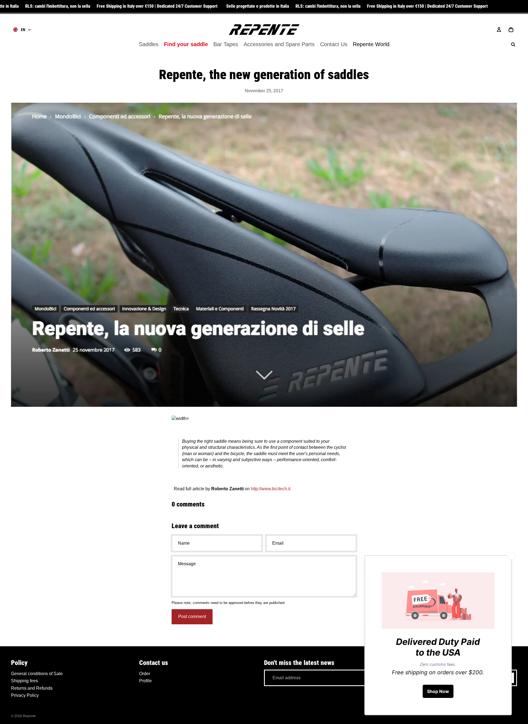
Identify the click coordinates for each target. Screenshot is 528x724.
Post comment (192, 616)
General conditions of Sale (37, 673)
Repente (29, 716)
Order (144, 673)
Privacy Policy (25, 695)
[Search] (513, 44)
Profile (145, 680)
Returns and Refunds (32, 688)
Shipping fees (24, 680)
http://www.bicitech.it (270, 488)
